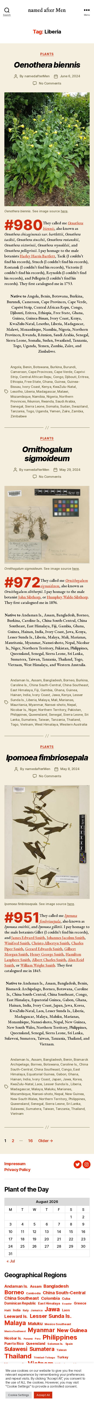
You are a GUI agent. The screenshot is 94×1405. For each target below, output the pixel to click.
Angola (15, 367)
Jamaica (36, 1310)
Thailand (73, 719)
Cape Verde (63, 372)
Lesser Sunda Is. (56, 1084)
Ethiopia (16, 382)
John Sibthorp (29, 597)
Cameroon (18, 372)
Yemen (55, 411)
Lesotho (16, 391)
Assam (36, 680)
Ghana (47, 382)
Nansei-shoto (55, 705)
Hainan (15, 695)
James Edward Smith (28, 937)
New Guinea (74, 1094)
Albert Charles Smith (49, 959)
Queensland (38, 714)
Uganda (42, 411)
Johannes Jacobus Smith (66, 937)
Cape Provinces (40, 372)
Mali (54, 700)
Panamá (28, 1338)
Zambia (77, 411)
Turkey (62, 1357)
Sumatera (29, 719)
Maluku (49, 1089)
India (27, 695)
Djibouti (71, 377)
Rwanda (47, 401)
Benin (27, 367)
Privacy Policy (17, 1169)
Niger (32, 710)
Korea (77, 1079)
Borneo (68, 680)
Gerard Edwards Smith (43, 948)
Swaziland (80, 406)
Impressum (15, 1163)
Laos (38, 1084)
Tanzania (17, 411)
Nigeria (52, 396)
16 (30, 1140)
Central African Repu (35, 377)
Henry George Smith (47, 954)
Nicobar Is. (18, 710)
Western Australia (73, 724)
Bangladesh (52, 680)
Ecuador (67, 1303)
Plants (47, 54)
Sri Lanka (73, 1104)
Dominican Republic (20, 1303)
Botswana (41, 367)
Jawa (56, 695)
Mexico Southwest (15, 1331)
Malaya (43, 700)
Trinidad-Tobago (44, 1357)
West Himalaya (46, 724)
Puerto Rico (14, 1344)
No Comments (50, 83)
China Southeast (75, 685)
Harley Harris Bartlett (37, 255)
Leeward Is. (16, 1316)
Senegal (16, 406)
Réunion (33, 401)
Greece (80, 1303)
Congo (58, 377)
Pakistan (74, 710)
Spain (69, 1343)
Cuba (66, 1299)
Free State (32, 382)
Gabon (61, 1074)
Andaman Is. (20, 680)
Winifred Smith (17, 943)
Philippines (18, 714)
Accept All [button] (43, 1395)
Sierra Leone (34, 406)
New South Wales (23, 1099)
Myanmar (36, 705)
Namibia (38, 396)
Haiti (7, 1310)
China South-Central (45, 685)
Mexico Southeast (58, 1324)
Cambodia (33, 1293)
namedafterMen (37, 76)
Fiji (36, 690)
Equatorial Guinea (40, 1074)
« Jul (11, 1261)
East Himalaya (21, 690)
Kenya (46, 387)
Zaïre (66, 411)
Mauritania (18, 705)
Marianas (66, 700)
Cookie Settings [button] (18, 1395)
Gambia (46, 690)
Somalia (52, 406)
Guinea (59, 382)
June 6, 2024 (70, 76)
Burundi (69, 367)
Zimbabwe (18, 416)
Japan (56, 1079)
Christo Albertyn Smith (50, 943)
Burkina (56, 367)
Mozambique (20, 396)
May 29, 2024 (69, 470)
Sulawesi (17, 1109)
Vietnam (26, 724)
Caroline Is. (19, 685)
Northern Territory (52, 710)
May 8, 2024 (69, 769)
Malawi (62, 391)
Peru (37, 1338)
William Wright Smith (37, 965)
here (64, 211)
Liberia (29, 391)
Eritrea (83, 377)
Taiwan (43, 719)
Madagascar (46, 391)
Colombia (50, 1298)
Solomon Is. (55, 1343)
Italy (26, 1310)
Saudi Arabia (65, 401)
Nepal (71, 705)
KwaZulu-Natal (64, 387)
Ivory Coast (31, 387)
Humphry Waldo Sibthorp (67, 597)
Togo (30, 411)
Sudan (65, 406)
